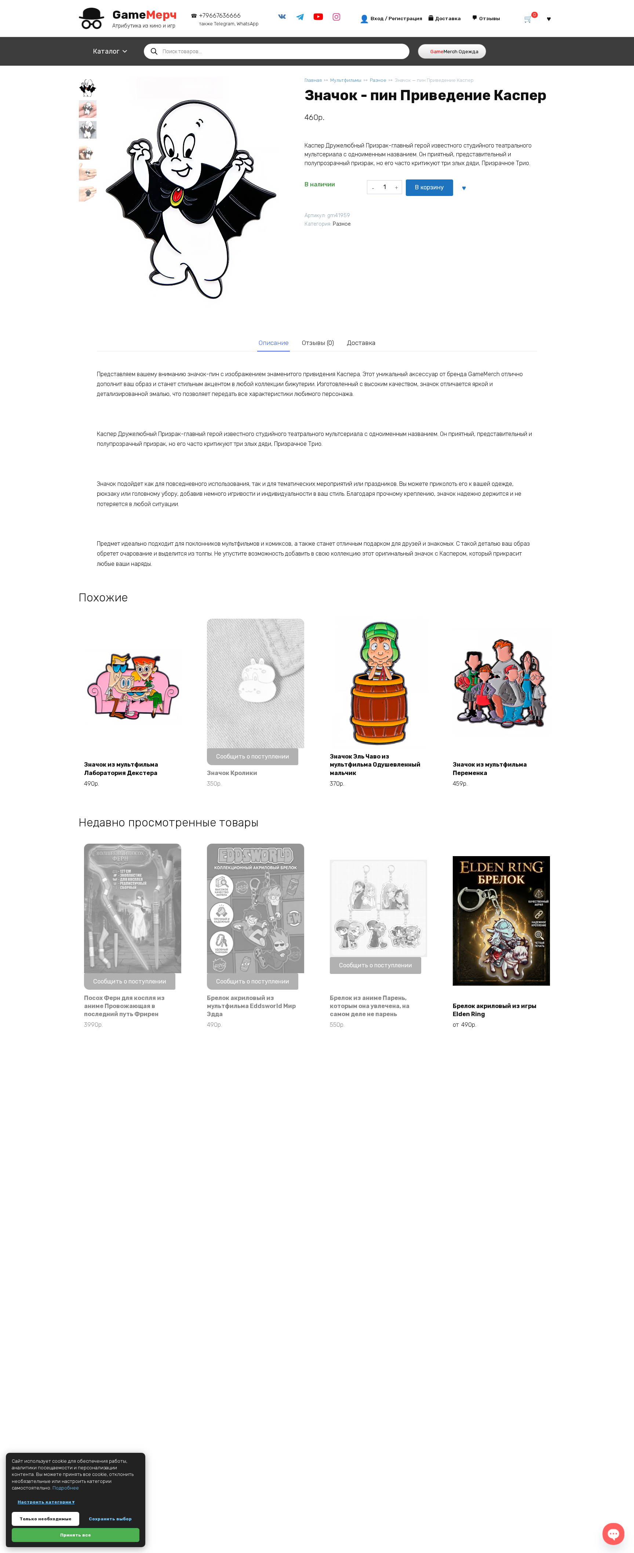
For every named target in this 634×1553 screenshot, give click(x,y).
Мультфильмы (345, 80)
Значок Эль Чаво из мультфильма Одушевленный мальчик (375, 764)
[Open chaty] (613, 1534)
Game (144, 15)
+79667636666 (229, 19)
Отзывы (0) (318, 342)
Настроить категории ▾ (46, 1502)
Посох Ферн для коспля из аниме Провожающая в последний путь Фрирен (124, 1006)
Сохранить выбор (110, 1518)
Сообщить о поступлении (252, 756)
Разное (378, 80)
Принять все (75, 1535)
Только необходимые (45, 1518)
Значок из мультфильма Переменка (490, 768)
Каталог (106, 51)
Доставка (361, 342)
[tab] (273, 343)
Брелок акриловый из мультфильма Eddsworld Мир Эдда (251, 1006)
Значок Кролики (232, 773)
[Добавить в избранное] (464, 187)
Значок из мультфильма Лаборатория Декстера (121, 768)
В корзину (429, 187)
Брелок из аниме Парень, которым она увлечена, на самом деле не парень (369, 1006)
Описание (274, 342)
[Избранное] (548, 18)
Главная (313, 80)
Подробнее (65, 1488)
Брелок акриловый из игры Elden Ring (494, 1010)
